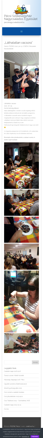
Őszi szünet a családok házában (14, 392)
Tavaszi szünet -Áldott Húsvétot (14, 375)
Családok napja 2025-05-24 (12, 405)
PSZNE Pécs (15, 426)
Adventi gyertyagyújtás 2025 (13, 388)
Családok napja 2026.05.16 (12, 371)
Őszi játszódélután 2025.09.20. (13, 396)
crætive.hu (30, 426)
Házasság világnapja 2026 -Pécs (14, 379)
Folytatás (35, 436)
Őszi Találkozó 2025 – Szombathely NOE (17, 400)
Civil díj (6, 409)
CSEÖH (26, 46)
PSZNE (11, 46)
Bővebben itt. (25, 436)
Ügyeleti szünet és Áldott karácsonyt (15, 384)
